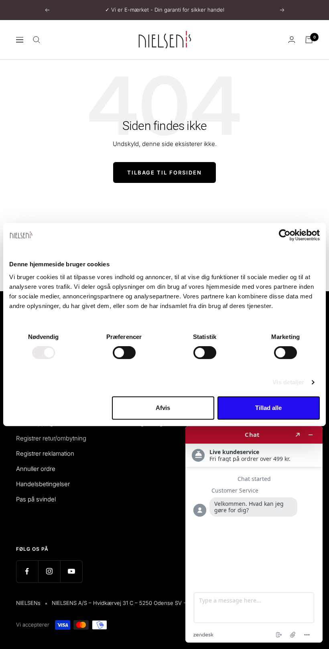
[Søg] (36, 39)
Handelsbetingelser (43, 484)
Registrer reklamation (45, 453)
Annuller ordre (35, 469)
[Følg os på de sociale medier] (27, 571)
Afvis (163, 407)
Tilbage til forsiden (164, 172)
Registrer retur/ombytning (51, 438)
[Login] (291, 39)
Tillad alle (268, 407)
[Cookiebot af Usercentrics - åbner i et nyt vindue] (285, 235)
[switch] (124, 352)
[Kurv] (309, 39)
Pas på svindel (36, 499)
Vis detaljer (288, 382)
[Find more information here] (254, 534)
